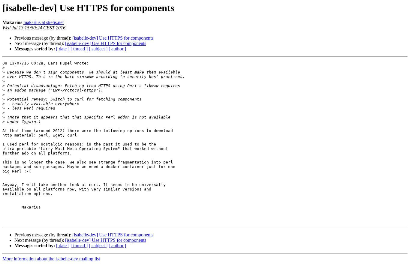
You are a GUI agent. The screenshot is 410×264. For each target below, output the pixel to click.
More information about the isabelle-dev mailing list (51, 258)
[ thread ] (79, 48)
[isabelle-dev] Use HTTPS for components (112, 37)
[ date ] (62, 48)
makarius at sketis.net (43, 22)
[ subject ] (98, 48)
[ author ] (117, 48)
